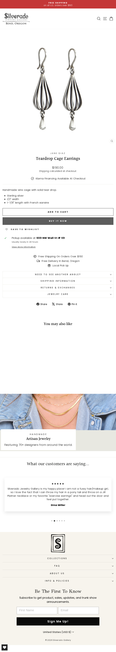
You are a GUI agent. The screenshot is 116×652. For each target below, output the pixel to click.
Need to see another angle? (58, 274)
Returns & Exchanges (58, 287)
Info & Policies (57, 580)
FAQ (57, 565)
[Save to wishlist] (6, 335)
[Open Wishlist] (5, 647)
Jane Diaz (58, 153)
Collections (57, 558)
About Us (57, 573)
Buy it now (58, 221)
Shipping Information (58, 281)
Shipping (44, 171)
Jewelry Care (58, 294)
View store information (24, 247)
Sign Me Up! (58, 621)
